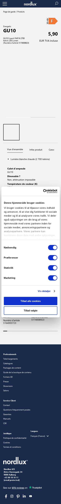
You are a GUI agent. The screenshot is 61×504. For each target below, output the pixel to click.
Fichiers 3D (8, 377)
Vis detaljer (44, 291)
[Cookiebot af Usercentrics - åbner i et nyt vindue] (43, 191)
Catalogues (8, 363)
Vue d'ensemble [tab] (15, 149)
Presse (6, 381)
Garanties (7, 414)
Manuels (7, 418)
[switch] (52, 257)
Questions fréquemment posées (16, 409)
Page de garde (9, 11)
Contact (6, 405)
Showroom (8, 386)
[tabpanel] (30, 185)
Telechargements (10, 358)
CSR (5, 423)
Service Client (9, 400)
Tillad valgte (30, 310)
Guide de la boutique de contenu (17, 372)
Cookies (6, 442)
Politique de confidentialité (14, 438)
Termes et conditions (12, 447)
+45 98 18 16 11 (11, 477)
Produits (21, 11)
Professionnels (9, 354)
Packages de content (12, 367)
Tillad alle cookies (30, 300)
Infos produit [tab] (35, 149)
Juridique (7, 433)
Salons (6, 390)
